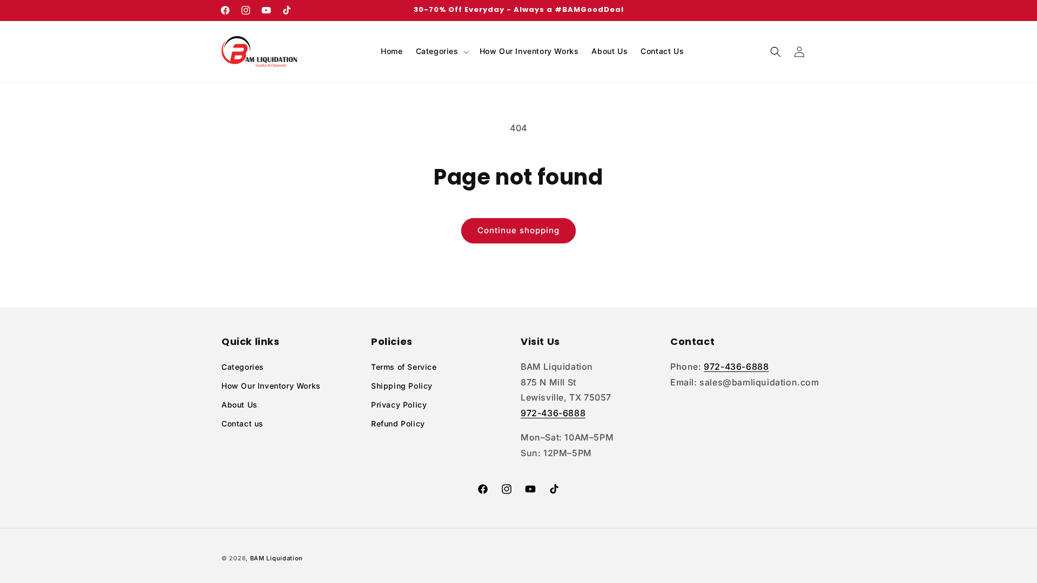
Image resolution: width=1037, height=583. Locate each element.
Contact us (242, 423)
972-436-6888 (553, 413)
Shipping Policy (402, 385)
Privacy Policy (399, 404)
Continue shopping (518, 230)
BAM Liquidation (277, 558)
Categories (242, 366)
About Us (239, 404)
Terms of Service (404, 366)
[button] (441, 51)
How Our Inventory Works (271, 385)
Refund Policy (398, 423)
